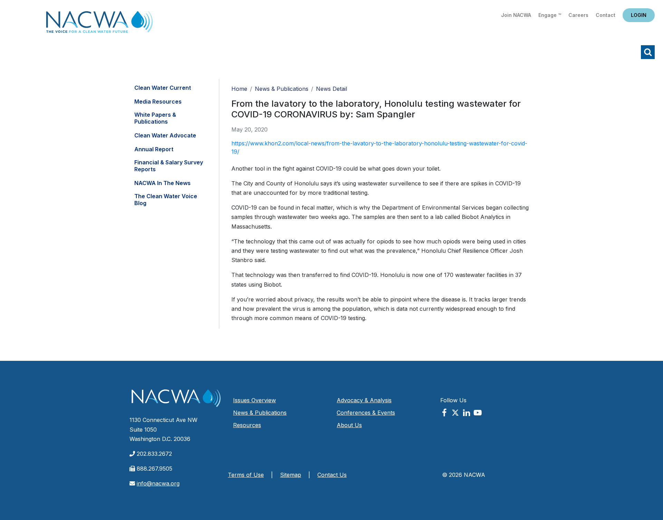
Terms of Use (246, 474)
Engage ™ (549, 15)
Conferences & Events (366, 412)
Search (648, 52)
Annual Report (153, 149)
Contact (605, 15)
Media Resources (158, 101)
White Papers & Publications (155, 118)
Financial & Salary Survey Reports (168, 166)
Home (99, 24)
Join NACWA (516, 15)
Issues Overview (254, 400)
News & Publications (281, 88)
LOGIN (638, 15)
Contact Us (332, 474)
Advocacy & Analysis (364, 400)
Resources (247, 425)
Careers (578, 15)
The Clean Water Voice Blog (165, 199)
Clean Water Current (162, 87)
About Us (349, 425)
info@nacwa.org (158, 483)
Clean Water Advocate (165, 135)
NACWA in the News (162, 183)
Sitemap (290, 474)
